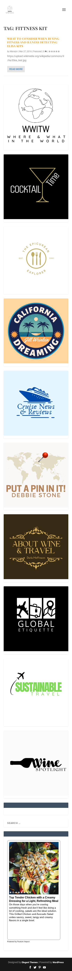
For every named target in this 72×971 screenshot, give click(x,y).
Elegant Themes (30, 962)
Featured (37, 51)
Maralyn (14, 51)
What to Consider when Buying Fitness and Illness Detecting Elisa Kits (33, 42)
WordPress (58, 962)
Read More (16, 69)
